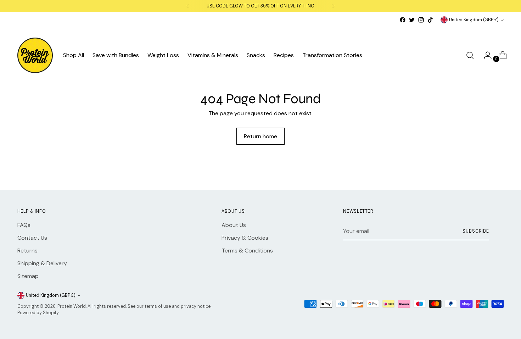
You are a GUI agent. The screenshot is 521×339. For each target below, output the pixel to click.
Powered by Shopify (38, 313)
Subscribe (476, 231)
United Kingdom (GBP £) (474, 20)
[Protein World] (35, 55)
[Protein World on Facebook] (402, 20)
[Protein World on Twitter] (412, 20)
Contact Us (32, 237)
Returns (27, 250)
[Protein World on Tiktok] (430, 20)
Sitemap (28, 276)
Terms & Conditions (247, 250)
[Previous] (187, 6)
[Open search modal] (470, 55)
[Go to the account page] (485, 55)
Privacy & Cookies (245, 237)
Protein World (71, 306)
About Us (234, 225)
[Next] (333, 6)
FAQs (23, 225)
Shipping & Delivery (42, 263)
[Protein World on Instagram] (421, 20)
